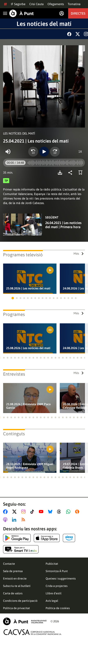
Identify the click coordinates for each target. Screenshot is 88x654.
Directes (78, 13)
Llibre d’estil (53, 593)
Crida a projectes (57, 586)
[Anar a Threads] (60, 511)
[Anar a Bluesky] (51, 511)
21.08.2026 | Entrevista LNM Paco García (28, 405)
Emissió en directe (15, 578)
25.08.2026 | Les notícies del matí (28, 288)
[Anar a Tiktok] (33, 511)
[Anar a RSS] (24, 519)
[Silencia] (8, 152)
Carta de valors (13, 593)
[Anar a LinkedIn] (15, 519)
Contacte (9, 563)
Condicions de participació (20, 600)
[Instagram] (86, 34)
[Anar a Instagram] (24, 511)
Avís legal (52, 600)
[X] (78, 34)
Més (76, 253)
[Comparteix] (71, 173)
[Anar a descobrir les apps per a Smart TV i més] (21, 549)
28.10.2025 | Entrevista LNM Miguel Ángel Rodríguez (29, 465)
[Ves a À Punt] (21, 13)
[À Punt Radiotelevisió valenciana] (24, 621)
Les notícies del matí (44, 23)
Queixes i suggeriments (61, 578)
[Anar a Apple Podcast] (6, 519)
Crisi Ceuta (36, 4)
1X (80, 151)
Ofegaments (55, 4)
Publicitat (52, 563)
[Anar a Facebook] (6, 511)
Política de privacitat (16, 608)
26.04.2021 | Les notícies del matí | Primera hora (63, 225)
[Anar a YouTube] (42, 511)
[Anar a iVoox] (78, 511)
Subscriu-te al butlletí (16, 586)
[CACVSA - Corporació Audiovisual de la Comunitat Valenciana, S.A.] (32, 632)
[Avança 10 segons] (55, 152)
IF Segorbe (18, 4)
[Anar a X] (15, 511)
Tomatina (74, 4)
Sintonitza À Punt (57, 571)
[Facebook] (69, 34)
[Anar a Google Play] (17, 538)
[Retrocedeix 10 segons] (33, 152)
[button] (12, 298)
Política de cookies (58, 608)
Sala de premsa (13, 571)
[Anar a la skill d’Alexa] (69, 538)
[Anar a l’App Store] (47, 538)
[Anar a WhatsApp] (69, 511)
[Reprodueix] (44, 152)
